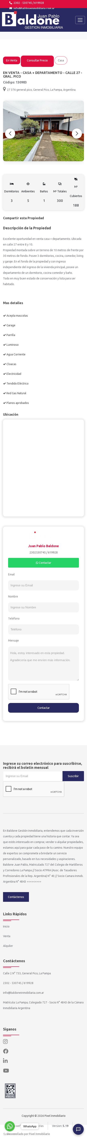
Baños (44, 196)
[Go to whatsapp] (10, 1126)
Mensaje (13, 640)
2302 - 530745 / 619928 (28, 2)
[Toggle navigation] (80, 20)
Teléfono (14, 618)
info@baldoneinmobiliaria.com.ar (33, 8)
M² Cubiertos (76, 196)
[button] (77, 134)
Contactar (44, 562)
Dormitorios (11, 196)
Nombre (13, 596)
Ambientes (28, 196)
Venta (6, 936)
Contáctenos (16, 897)
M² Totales (60, 196)
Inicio (6, 926)
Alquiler (8, 945)
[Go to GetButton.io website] (9, 1134)
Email (11, 574)
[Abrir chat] (78, 1129)
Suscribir (73, 776)
